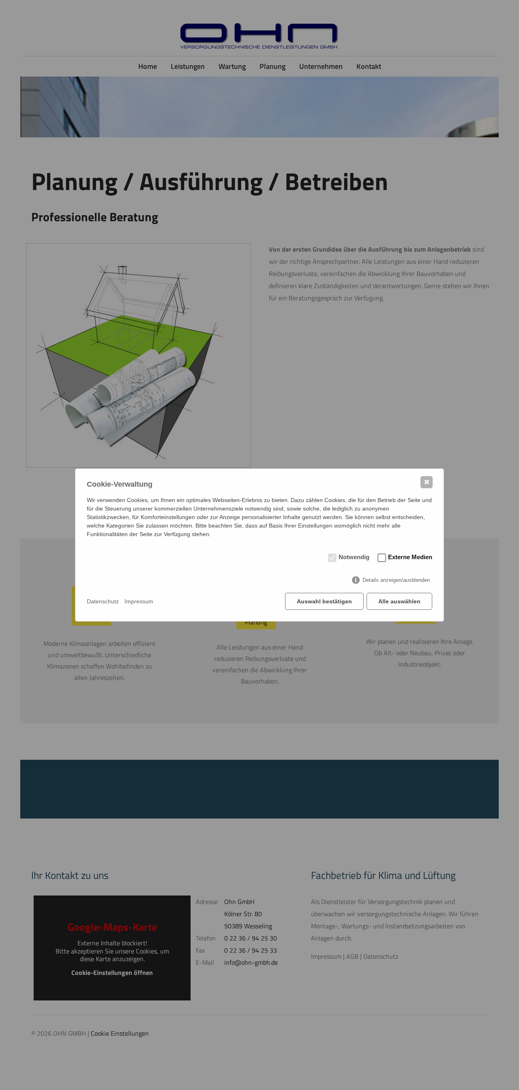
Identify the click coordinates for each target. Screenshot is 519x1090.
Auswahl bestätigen (324, 601)
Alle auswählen (399, 601)
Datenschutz (103, 601)
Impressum (138, 601)
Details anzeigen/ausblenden (396, 580)
